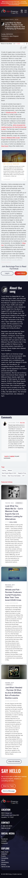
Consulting (4, 858)
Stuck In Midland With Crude (10, 137)
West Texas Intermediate (14, 475)
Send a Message (9, 791)
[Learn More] (14, 156)
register (12, 456)
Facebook (4, 839)
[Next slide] (27, 44)
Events (3, 856)
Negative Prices (22, 473)
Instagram (4, 843)
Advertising (5, 862)
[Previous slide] (24, 44)
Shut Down (4, 146)
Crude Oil (5, 38)
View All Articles (14, 761)
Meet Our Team (8, 786)
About (3, 860)
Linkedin (4, 841)
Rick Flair (22, 422)
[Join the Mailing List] (25, 48)
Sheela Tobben (13, 522)
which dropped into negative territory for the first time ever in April (13, 127)
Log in (7, 273)
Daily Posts (4, 852)
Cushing (4, 470)
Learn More (6, 179)
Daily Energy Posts (7, 19)
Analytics (4, 854)
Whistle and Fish (11, 112)
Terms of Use (5, 866)
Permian (4, 475)
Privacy (3, 864)
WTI (23, 475)
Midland (10, 470)
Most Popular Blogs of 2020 (9, 473)
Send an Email (5, 828)
